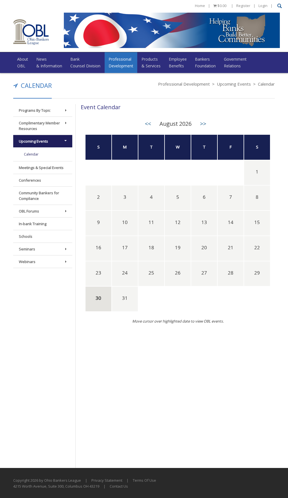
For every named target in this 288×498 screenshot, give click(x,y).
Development (121, 62)
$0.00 (221, 5)
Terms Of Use (144, 480)
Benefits (178, 62)
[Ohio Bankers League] (31, 31)
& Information (49, 62)
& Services (151, 62)
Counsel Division (85, 62)
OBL (22, 62)
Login (262, 5)
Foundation (205, 62)
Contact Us (119, 486)
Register (243, 5)
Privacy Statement (106, 480)
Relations (235, 62)
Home (200, 5)
